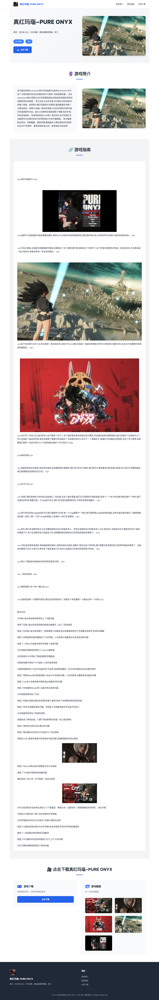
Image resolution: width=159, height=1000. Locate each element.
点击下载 (142, 4)
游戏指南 (130, 4)
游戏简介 (119, 4)
